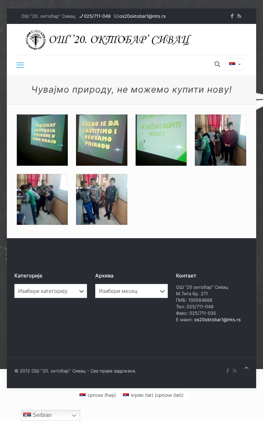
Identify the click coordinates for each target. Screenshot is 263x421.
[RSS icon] (239, 16)
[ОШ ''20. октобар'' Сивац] (110, 39)
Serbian (41, 415)
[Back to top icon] (246, 368)
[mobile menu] (20, 65)
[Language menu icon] (234, 64)
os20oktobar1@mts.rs (142, 16)
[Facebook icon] (232, 16)
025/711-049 (97, 16)
